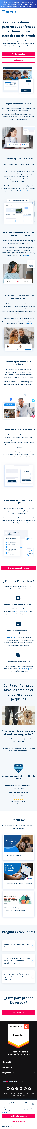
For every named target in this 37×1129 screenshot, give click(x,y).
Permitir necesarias (18, 1121)
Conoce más (26, 255)
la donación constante (21, 611)
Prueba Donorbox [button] (18, 54)
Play (18, 716)
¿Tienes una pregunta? (25, 669)
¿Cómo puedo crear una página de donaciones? (16, 945)
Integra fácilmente (11, 637)
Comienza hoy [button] (18, 1012)
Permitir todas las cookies (18, 1116)
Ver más (4, 1112)
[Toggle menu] (32, 12)
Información (7, 1062)
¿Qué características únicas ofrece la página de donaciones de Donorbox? (16, 977)
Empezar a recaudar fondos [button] (18, 568)
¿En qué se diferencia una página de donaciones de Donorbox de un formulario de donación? (17, 960)
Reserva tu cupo (28, 6)
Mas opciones (6, 1126)
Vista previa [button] (18, 60)
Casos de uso (7, 1067)
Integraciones (8, 1073)
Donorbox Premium (26, 191)
